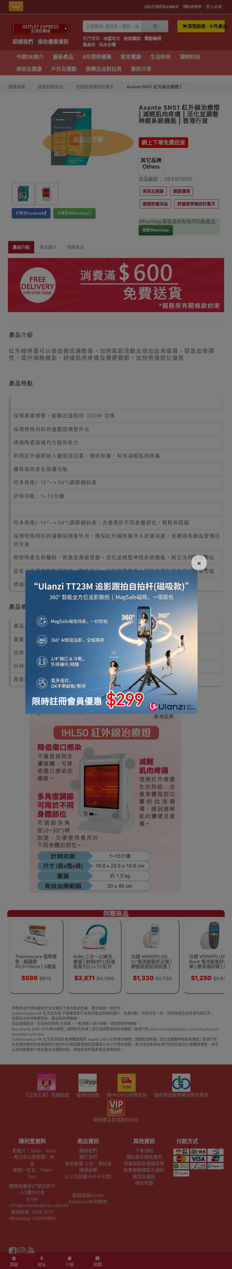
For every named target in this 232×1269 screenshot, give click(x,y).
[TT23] (111, 641)
